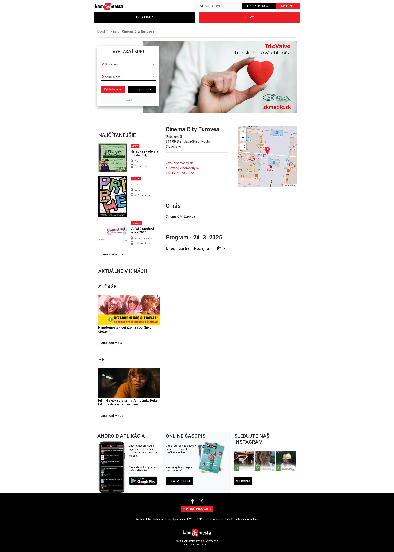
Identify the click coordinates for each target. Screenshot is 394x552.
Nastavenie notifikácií (246, 519)
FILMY (249, 17)
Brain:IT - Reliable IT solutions (197, 544)
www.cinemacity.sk (179, 163)
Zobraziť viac (111, 254)
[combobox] (130, 64)
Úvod (101, 31)
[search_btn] (201, 6)
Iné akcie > (136, 223)
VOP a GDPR (196, 519)
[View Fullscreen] (243, 146)
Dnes (171, 248)
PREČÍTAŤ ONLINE (179, 480)
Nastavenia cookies (218, 519)
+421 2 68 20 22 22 (180, 173)
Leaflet (291, 185)
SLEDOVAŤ (243, 481)
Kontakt (140, 519)
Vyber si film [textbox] (112, 76)
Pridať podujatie (176, 519)
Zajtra (185, 248)
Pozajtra (202, 248)
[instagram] (201, 501)
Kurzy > (135, 146)
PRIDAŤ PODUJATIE (260, 6)
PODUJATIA (144, 17)
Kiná (113, 31)
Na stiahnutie (156, 519)
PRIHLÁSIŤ (289, 6)
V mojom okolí (142, 89)
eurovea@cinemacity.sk (182, 168)
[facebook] (193, 501)
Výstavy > (135, 178)
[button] (285, 77)
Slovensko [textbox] (111, 64)
